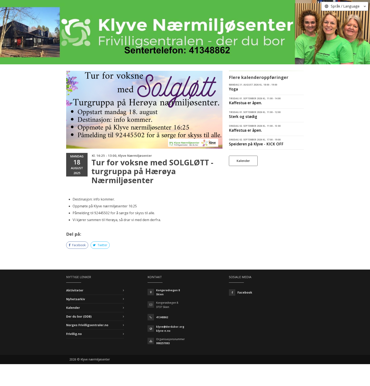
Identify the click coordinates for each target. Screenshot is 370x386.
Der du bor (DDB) (79, 316)
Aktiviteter (74, 290)
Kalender (243, 161)
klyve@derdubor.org (170, 327)
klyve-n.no (163, 331)
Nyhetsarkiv (75, 299)
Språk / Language (345, 6)
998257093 (163, 343)
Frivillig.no (74, 334)
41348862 (162, 317)
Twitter (102, 245)
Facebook (78, 245)
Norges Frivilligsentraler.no (87, 325)
